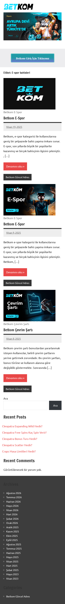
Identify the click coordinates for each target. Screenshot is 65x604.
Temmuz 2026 (14, 497)
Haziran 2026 (13, 501)
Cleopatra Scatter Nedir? (17, 445)
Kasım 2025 (12, 531)
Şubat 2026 (12, 518)
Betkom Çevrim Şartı (18, 329)
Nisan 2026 (12, 510)
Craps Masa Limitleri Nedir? (19, 451)
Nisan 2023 (12, 578)
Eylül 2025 (12, 539)
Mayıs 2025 (12, 557)
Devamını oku (14, 166)
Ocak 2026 (12, 522)
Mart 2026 (12, 514)
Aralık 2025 (12, 527)
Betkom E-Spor (14, 118)
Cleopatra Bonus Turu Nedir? (19, 438)
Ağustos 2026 (13, 493)
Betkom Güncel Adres (17, 177)
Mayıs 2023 (12, 574)
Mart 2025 (12, 565)
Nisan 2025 (12, 561)
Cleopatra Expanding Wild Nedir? (22, 426)
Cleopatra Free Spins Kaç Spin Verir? (24, 432)
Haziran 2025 (13, 552)
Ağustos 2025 (13, 544)
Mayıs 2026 (12, 505)
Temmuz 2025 (14, 548)
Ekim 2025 (12, 535)
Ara (5, 398)
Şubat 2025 (12, 570)
